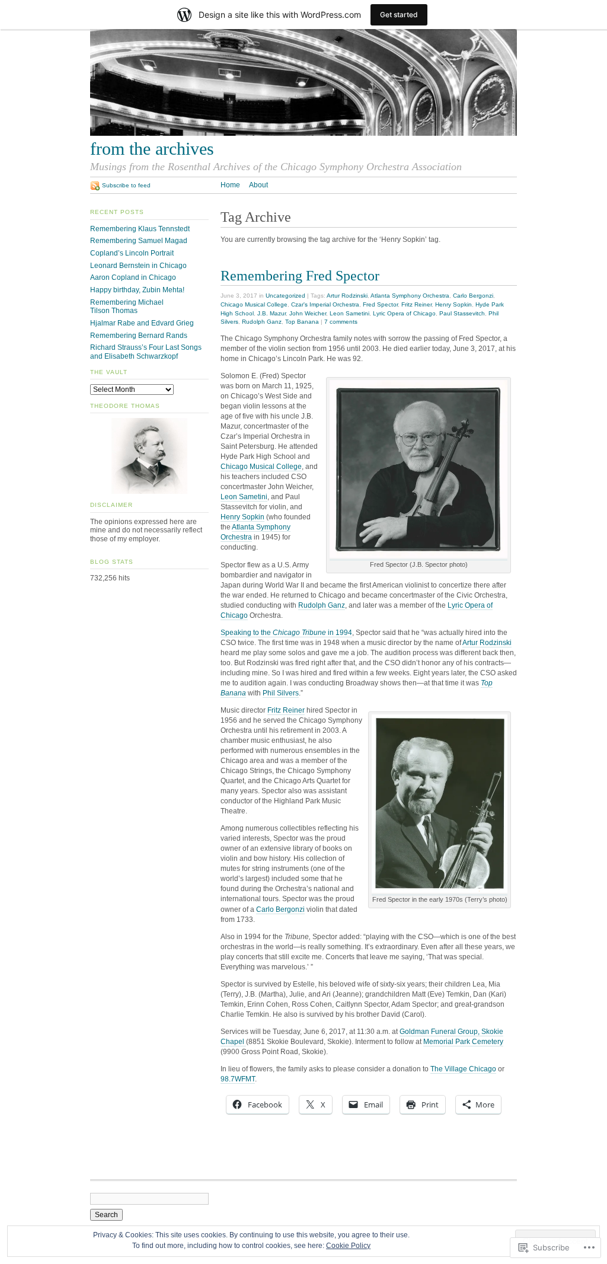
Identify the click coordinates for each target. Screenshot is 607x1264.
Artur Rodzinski (347, 295)
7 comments (340, 321)
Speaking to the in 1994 (286, 632)
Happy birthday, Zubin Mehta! (137, 290)
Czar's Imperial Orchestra (325, 304)
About (258, 185)
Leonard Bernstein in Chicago (138, 265)
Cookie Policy (348, 1245)
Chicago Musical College (254, 304)
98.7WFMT (238, 1079)
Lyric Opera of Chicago (404, 313)
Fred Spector (380, 304)
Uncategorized (285, 295)
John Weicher (307, 313)
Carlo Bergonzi (473, 295)
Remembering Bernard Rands (138, 335)
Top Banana (302, 321)
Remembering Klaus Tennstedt (140, 229)
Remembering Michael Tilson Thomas (127, 306)
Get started (399, 14)
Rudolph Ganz (262, 321)
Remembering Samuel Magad (138, 241)
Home (230, 185)
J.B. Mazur (271, 313)
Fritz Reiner (416, 304)
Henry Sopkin (453, 304)
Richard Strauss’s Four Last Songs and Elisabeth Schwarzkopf (146, 351)
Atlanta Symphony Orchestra (409, 295)
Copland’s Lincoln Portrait (132, 253)
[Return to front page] (303, 133)
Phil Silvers (281, 693)
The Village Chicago (463, 1069)
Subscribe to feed (126, 185)
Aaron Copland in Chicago (133, 277)
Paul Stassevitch (462, 313)
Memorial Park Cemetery (463, 1042)
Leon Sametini (349, 313)
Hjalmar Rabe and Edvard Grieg (142, 323)
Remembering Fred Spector (300, 275)
